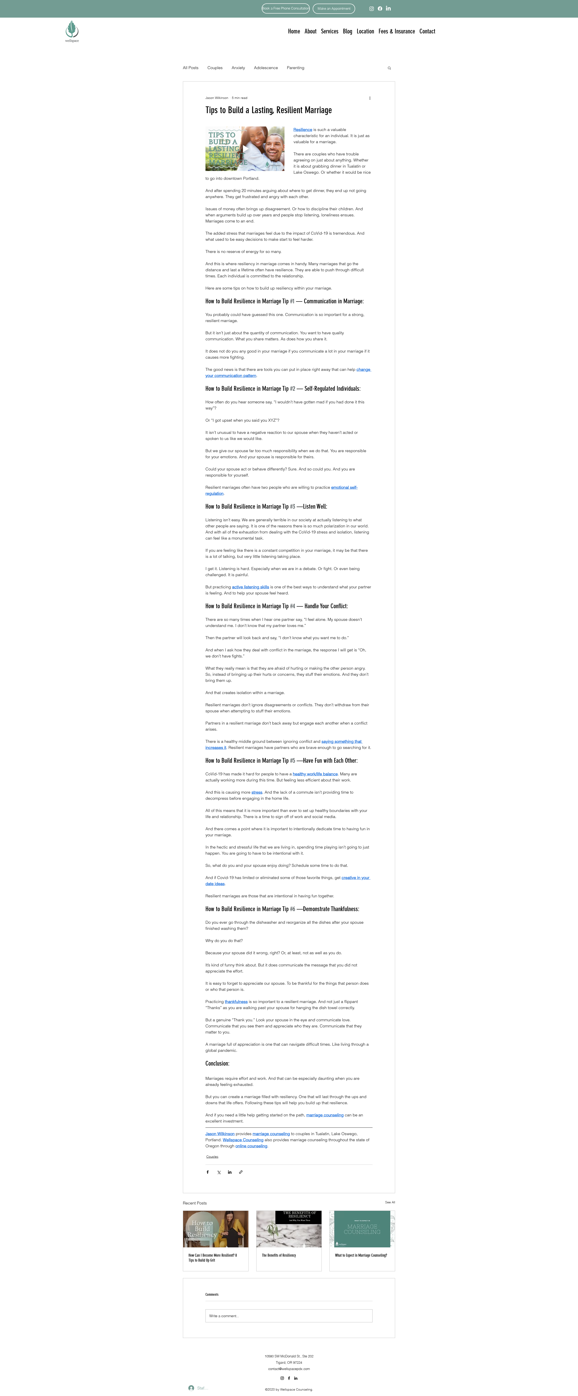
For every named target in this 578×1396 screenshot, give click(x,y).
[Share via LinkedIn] (230, 1172)
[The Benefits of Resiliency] (289, 1229)
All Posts (190, 67)
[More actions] (370, 98)
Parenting (295, 67)
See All (390, 1202)
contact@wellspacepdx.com (289, 1369)
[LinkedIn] (388, 9)
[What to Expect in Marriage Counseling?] (362, 1229)
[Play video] (244, 148)
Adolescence (266, 67)
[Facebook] (380, 9)
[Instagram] (372, 9)
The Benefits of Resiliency (279, 1255)
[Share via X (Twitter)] (219, 1172)
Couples (215, 67)
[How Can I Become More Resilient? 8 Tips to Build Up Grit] (215, 1229)
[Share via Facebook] (207, 1172)
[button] (330, 31)
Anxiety (238, 67)
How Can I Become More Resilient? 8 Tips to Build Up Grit (213, 1258)
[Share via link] (241, 1172)
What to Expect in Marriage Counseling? (361, 1255)
